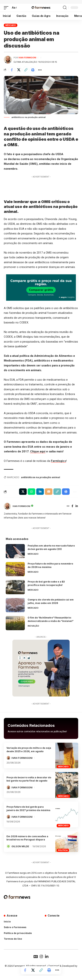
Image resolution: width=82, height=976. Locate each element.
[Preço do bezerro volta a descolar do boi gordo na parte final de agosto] (66, 785)
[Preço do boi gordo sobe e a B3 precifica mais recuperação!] (15, 587)
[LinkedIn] (76, 506)
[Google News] (36, 956)
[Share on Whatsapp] (31, 491)
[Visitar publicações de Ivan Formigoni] (8, 60)
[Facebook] (72, 506)
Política (63, 850)
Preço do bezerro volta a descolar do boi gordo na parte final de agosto (28, 779)
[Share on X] (18, 70)
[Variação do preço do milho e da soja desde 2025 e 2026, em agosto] (66, 755)
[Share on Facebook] (11, 70)
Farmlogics (58, 461)
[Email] (48, 491)
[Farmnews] (41, 8)
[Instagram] (41, 956)
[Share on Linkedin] (40, 491)
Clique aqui (37, 451)
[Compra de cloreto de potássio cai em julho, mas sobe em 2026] (15, 605)
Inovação (33, 626)
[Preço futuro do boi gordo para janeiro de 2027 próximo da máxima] (66, 814)
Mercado (10, 25)
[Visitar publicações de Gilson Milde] (8, 846)
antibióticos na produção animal (40, 477)
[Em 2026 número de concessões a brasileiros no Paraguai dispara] (66, 841)
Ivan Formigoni (27, 57)
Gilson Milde (20, 846)
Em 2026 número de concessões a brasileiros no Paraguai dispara (27, 838)
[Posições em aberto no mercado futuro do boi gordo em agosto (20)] (15, 551)
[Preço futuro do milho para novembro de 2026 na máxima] (15, 569)
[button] (7, 7)
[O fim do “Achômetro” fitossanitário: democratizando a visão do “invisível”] (15, 623)
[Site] (68, 506)
